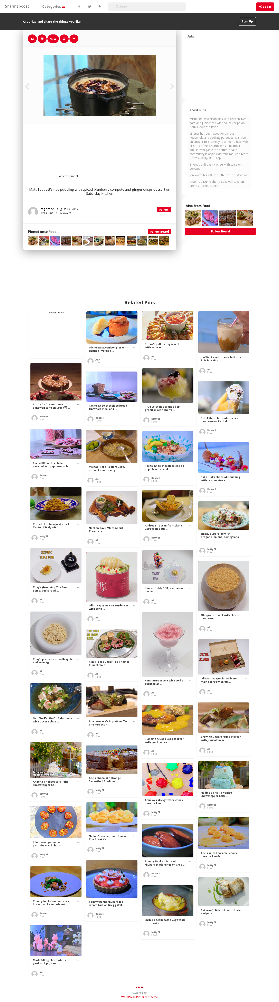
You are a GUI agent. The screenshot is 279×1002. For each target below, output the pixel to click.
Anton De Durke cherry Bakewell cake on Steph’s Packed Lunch (217, 184)
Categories (52, 6)
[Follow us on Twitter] (89, 6)
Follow (164, 209)
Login (267, 7)
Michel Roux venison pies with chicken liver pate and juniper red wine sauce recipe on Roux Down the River (218, 123)
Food (52, 232)
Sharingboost (17, 6)
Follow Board (159, 231)
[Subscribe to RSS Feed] (99, 6)
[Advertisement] (109, 151)
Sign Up (247, 21)
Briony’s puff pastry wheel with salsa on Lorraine (216, 166)
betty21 (43, 416)
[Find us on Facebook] (79, 6)
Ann (97, 359)
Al (96, 540)
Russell (99, 417)
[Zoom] (64, 38)
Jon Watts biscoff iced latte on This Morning (218, 175)
